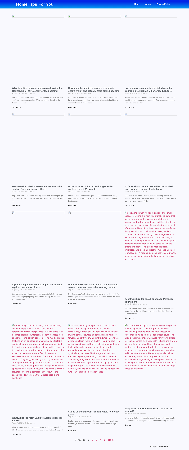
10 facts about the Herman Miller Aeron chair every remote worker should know (149, 188)
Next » (111, 440)
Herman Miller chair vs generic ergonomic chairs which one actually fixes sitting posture (93, 89)
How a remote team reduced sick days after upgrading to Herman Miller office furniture (148, 89)
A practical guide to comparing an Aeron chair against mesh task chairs (37, 286)
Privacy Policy (163, 4)
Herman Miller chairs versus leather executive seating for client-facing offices (37, 188)
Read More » (16, 107)
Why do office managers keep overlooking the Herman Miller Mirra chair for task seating (37, 89)
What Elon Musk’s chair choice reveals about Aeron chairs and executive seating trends (93, 286)
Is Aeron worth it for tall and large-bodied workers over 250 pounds (90, 188)
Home (137, 4)
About (148, 4)
